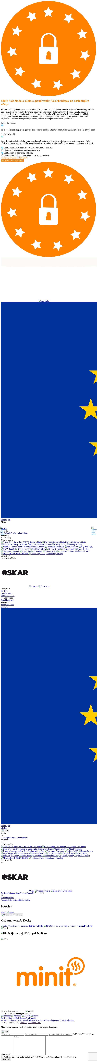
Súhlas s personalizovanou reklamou (18, 153)
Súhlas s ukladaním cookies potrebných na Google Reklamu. (28, 148)
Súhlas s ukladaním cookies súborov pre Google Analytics (27, 155)
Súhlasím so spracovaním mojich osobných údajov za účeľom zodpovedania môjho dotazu (40, 1057)
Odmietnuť (23, 158)
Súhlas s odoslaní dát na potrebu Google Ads (22, 150)
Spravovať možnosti (9, 158)
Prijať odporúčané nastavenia (12, 160)
